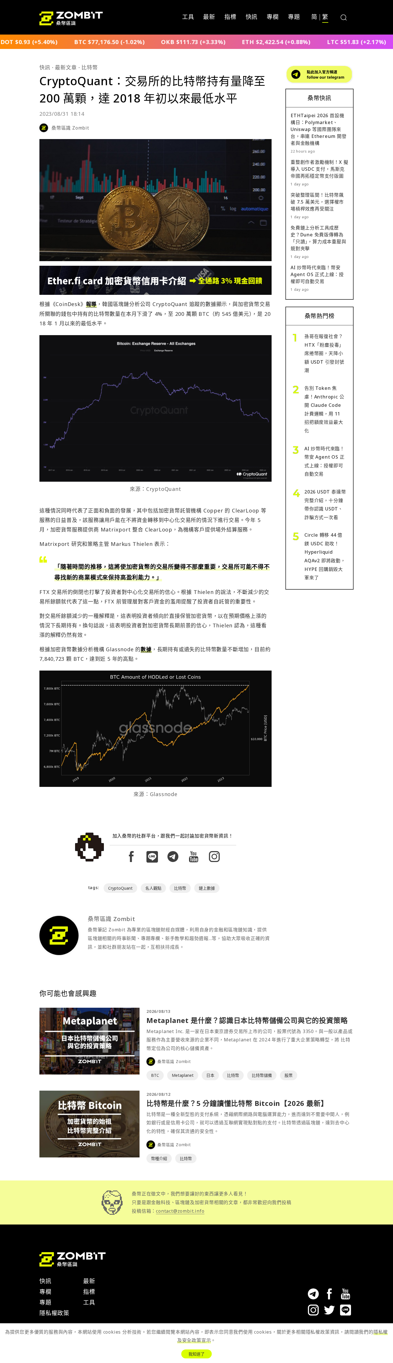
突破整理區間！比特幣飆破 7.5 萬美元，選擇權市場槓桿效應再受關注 (317, 202)
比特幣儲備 (262, 1075)
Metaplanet (183, 1075)
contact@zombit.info (180, 1211)
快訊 (252, 17)
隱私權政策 (54, 1313)
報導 (91, 304)
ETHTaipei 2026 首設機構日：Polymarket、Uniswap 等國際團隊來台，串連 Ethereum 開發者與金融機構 (319, 129)
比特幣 (89, 67)
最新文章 (66, 67)
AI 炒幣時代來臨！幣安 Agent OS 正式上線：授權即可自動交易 (317, 274)
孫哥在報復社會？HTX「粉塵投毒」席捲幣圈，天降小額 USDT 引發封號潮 (324, 353)
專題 (294, 17)
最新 (209, 17)
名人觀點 (153, 888)
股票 (289, 1075)
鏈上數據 (207, 888)
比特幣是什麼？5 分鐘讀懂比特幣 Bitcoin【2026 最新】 (237, 1103)
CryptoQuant (120, 888)
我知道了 (196, 1354)
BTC (155, 1075)
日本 (210, 1075)
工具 (188, 17)
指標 (230, 17)
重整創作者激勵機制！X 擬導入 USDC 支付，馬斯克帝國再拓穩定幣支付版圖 (319, 169)
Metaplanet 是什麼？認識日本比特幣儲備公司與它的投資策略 (247, 1020)
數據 (146, 649)
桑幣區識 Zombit (70, 128)
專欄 (273, 17)
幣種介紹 (159, 1158)
